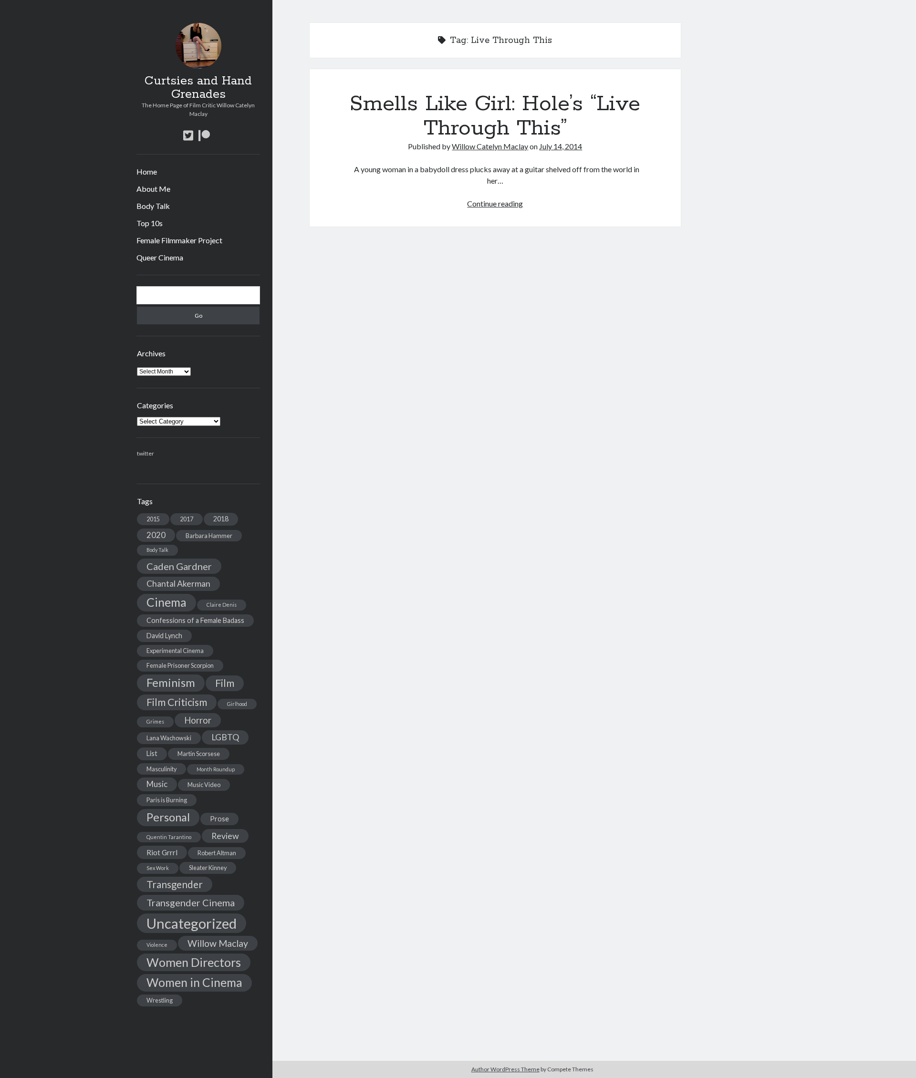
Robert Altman (217, 853)
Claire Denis (222, 604)
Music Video (203, 784)
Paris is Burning (166, 800)
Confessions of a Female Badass (195, 620)
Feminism (170, 682)
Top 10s (149, 223)
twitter (145, 453)
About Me (153, 188)
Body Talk (153, 205)
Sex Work (157, 868)
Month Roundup (216, 769)
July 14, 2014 (560, 146)
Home (146, 171)
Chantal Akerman (178, 584)
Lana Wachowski (168, 738)
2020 (156, 535)
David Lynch (164, 636)
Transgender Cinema (190, 902)
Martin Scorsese (198, 753)
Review (225, 836)
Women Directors (193, 962)
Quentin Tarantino (168, 837)
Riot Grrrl (161, 852)
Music (156, 784)
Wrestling (159, 1000)
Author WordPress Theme (505, 1069)
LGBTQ (225, 737)
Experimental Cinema (175, 650)
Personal (168, 817)
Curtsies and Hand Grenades (198, 87)
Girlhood (237, 704)
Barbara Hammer (209, 535)
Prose (219, 819)
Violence (156, 945)
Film (224, 683)
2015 (153, 519)
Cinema (166, 602)
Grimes (155, 721)
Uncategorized (191, 923)
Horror (197, 720)
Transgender (174, 884)
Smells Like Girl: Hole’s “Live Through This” (495, 116)
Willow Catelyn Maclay (490, 146)
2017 (186, 519)
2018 (221, 519)
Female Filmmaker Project (179, 240)
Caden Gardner (179, 566)
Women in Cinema (194, 982)
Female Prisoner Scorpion (180, 665)
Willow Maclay (217, 943)
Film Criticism (176, 702)
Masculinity (161, 769)
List (151, 753)
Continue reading (495, 203)
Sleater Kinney (208, 867)
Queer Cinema (159, 257)
